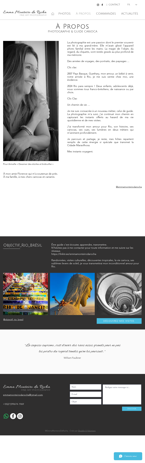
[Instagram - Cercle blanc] (20, 416)
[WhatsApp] (6, 416)
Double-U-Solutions (87, 430)
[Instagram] (98, 4)
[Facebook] (102, 4)
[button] (25, 294)
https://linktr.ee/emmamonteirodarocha (73, 254)
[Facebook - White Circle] (13, 416)
